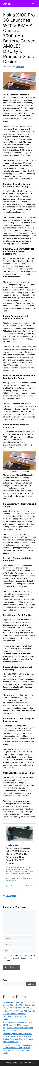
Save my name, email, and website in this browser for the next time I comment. (20, 958)
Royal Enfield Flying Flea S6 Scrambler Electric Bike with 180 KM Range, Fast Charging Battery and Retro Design (19, 1005)
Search (6, 980)
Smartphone (11, 896)
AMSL (7, 3)
